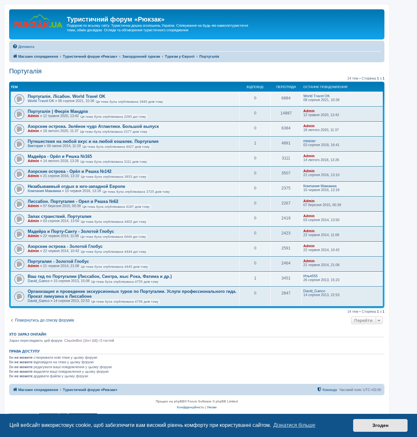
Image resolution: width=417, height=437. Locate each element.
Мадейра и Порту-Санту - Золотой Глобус (71, 231)
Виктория (35, 146)
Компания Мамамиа (44, 191)
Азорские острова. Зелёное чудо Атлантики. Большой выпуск (93, 126)
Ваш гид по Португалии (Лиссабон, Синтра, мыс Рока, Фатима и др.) (100, 276)
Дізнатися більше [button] (294, 425)
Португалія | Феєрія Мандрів (58, 111)
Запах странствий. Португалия (60, 216)
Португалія (25, 71)
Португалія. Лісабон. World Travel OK (66, 96)
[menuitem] (23, 47)
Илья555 (310, 276)
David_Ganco (39, 281)
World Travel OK (41, 101)
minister (309, 141)
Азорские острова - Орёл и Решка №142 (69, 171)
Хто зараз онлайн (27, 334)
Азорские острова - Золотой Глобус (65, 246)
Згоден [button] (380, 425)
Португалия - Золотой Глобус (58, 261)
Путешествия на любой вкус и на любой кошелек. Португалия (93, 141)
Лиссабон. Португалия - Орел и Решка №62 (73, 201)
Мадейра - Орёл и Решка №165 (60, 156)
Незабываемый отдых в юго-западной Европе (76, 186)
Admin (33, 116)
